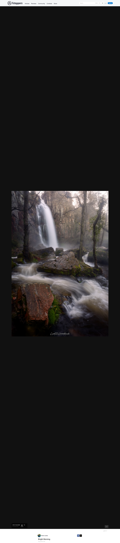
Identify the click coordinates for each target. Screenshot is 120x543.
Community (41, 3)
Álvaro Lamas (44, 535)
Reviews (33, 3)
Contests (49, 3)
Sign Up (110, 3)
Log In (106, 3)
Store (55, 3)
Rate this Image (16, 525)
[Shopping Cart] (102, 3)
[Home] (15, 3)
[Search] (99, 3)
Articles (27, 3)
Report (105, 530)
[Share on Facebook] (78, 535)
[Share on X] (81, 535)
